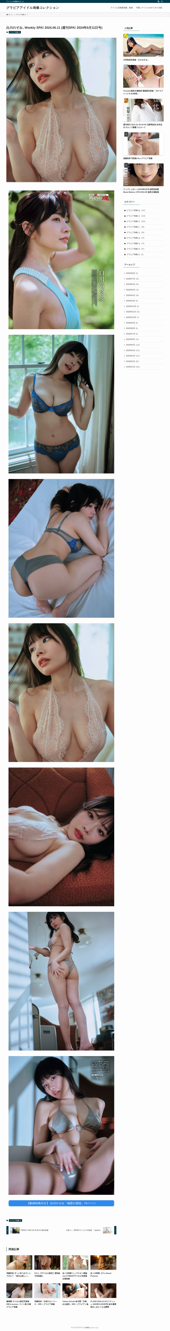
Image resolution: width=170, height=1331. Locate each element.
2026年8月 (132, 273)
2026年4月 (132, 295)
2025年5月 (133, 345)
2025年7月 (132, 334)
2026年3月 (132, 301)
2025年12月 (132, 306)
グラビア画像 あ (136, 210)
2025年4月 (133, 350)
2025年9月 (132, 323)
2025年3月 (133, 356)
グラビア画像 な (135, 232)
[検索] (162, 1)
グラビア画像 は (135, 238)
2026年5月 (132, 290)
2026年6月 (132, 284)
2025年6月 (132, 339)
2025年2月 (132, 361)
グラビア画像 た (135, 227)
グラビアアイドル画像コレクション (32, 7)
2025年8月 (132, 328)
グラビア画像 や (135, 249)
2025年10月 (132, 317)
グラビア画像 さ (14, 32)
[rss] (158, 1)
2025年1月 (133, 367)
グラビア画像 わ (135, 254)
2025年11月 (132, 312)
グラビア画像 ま (135, 243)
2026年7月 (132, 279)
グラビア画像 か (136, 216)
